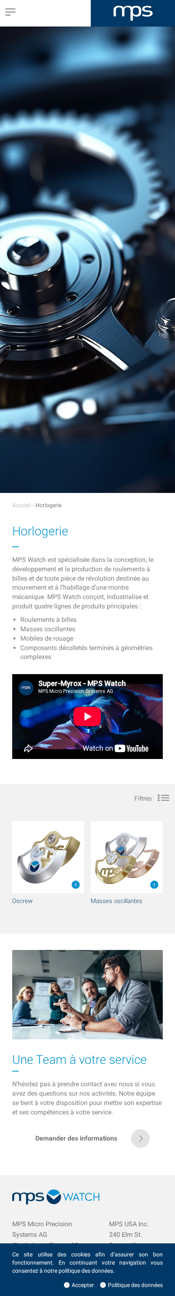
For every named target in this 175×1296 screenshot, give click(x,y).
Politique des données (135, 1285)
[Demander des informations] (87, 1146)
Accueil (21, 505)
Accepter (83, 1285)
